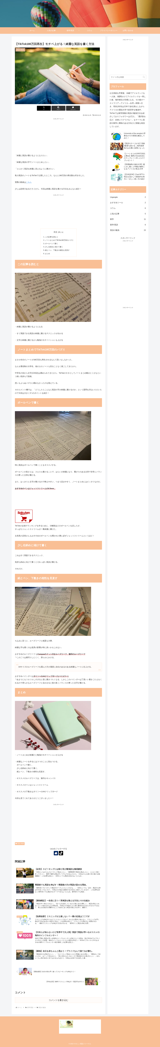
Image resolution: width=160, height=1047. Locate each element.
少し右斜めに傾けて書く (54, 247)
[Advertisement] (58, 135)
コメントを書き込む (58, 1000)
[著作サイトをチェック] (56, 853)
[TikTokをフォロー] (61, 853)
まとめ (47, 253)
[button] (58, 108)
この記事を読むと (51, 237)
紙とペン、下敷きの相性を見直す (57, 250)
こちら (29, 182)
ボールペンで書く (51, 243)
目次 (55, 232)
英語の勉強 (20, 843)
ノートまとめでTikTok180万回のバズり (59, 240)
